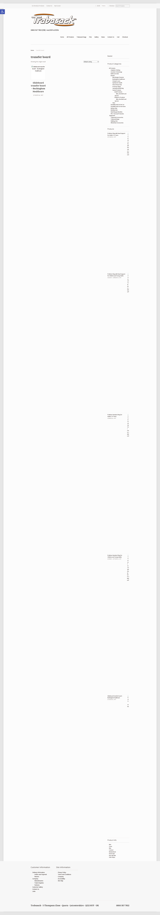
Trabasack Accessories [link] (117, 117)
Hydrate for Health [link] (117, 83)
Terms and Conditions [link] (64, 874)
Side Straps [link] (112, 857)
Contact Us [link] (49, 6)
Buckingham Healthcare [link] (118, 79)
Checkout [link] (111, 6)
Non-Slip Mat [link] (112, 855)
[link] (2, 11)
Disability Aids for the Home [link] (118, 106)
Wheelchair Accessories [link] (117, 123)
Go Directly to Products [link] (38, 6)
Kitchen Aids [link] (114, 108)
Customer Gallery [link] (37, 887)
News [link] (103, 37)
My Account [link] (57, 6)
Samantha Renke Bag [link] (118, 88)
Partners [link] (37, 885)
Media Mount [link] (112, 852)
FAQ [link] (90, 37)
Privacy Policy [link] (62, 872)
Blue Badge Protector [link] (118, 77)
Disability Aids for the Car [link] (117, 104)
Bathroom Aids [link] (115, 74)
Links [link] (33, 891)
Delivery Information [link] (38, 872)
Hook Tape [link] (112, 853)
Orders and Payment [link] (40, 874)
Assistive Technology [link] (116, 72)
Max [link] (110, 848)
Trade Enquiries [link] (39, 883)
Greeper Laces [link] (116, 81)
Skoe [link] (113, 103)
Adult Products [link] (118, 92)
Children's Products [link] (119, 97)
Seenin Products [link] (116, 90)
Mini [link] (110, 844)
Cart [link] (118, 37)
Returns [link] (36, 876)
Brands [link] (113, 75)
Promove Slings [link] (116, 86)
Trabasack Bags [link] (81, 37)
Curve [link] (110, 846)
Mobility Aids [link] (114, 110)
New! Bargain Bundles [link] (116, 112)
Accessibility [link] (61, 879)
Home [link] (62, 37)
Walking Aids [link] (114, 121)
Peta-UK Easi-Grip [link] (117, 84)
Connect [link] (111, 850)
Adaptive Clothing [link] (115, 70)
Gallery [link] (96, 37)
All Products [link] (70, 37)
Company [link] (35, 879)
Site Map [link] (60, 881)
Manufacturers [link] (38, 881)
